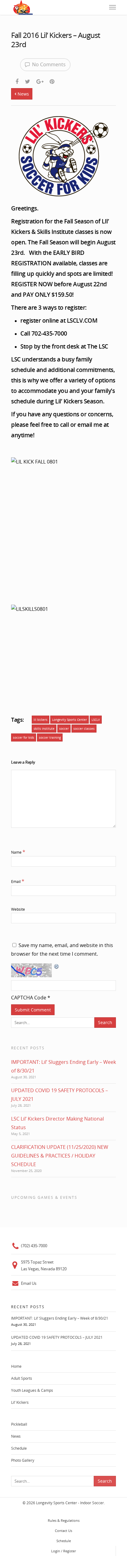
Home (16, 1366)
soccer (64, 728)
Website (18, 909)
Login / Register (63, 1551)
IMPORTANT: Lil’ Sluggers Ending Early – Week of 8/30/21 (59, 1318)
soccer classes (84, 728)
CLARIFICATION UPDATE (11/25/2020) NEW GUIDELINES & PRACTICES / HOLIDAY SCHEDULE (59, 1156)
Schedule (19, 1448)
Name (18, 852)
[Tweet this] (28, 80)
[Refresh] (56, 970)
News (22, 94)
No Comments (48, 64)
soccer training (50, 737)
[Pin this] (52, 80)
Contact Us (63, 1530)
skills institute (44, 728)
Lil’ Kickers (20, 1402)
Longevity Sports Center (69, 719)
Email (17, 881)
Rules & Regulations (64, 1520)
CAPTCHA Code (28, 997)
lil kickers (40, 719)
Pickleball (19, 1424)
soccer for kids (23, 737)
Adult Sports (21, 1378)
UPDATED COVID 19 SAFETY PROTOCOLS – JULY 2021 (57, 1337)
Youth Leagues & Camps (32, 1390)
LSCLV (96, 719)
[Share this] (17, 80)
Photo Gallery (22, 1460)
